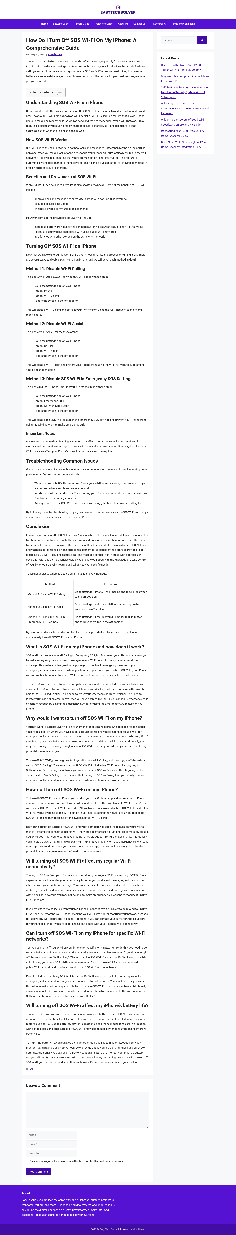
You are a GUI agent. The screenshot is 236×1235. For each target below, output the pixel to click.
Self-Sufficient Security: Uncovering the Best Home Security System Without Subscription (184, 92)
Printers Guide (81, 23)
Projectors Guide (104, 23)
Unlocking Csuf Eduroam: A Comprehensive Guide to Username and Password (185, 108)
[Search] (202, 40)
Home (44, 23)
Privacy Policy (158, 23)
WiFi (32, 1069)
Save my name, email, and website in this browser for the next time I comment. (77, 1161)
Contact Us (139, 23)
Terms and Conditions (183, 23)
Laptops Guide (61, 23)
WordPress (138, 1229)
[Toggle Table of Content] (58, 92)
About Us (123, 23)
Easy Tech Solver (108, 1229)
